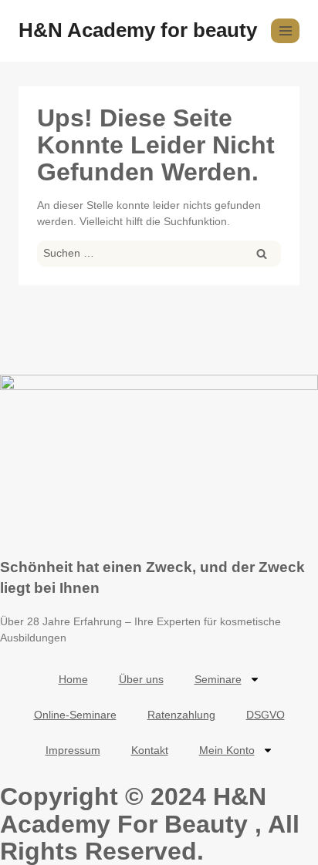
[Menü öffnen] (285, 30)
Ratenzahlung (181, 714)
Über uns (141, 679)
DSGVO (265, 714)
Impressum (73, 750)
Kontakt (149, 750)
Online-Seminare (75, 714)
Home (73, 679)
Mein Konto (227, 750)
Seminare (218, 679)
